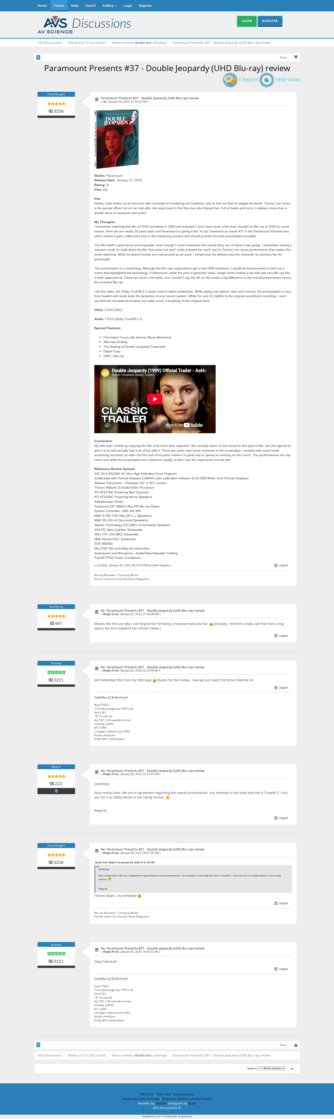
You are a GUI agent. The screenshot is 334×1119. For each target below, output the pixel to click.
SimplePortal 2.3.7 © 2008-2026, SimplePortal (167, 1116)
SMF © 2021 (164, 1094)
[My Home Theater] (56, 791)
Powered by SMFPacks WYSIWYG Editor (187, 1099)
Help (74, 5)
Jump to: (252, 1068)
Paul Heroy (56, 607)
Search (90, 5)
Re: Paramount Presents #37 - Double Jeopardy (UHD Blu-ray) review (152, 610)
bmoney (159, 42)
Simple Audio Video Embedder (141, 1099)
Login (127, 5)
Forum (59, 5)
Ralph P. (56, 767)
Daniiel (161, 1103)
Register (145, 5)
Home (42, 5)
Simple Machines (183, 1094)
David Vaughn (56, 94)
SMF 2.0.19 (147, 1094)
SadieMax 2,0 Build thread (110, 697)
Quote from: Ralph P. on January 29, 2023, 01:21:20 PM (124, 862)
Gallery (108, 5)
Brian (192, 1103)
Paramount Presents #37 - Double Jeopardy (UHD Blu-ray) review (150, 98)
